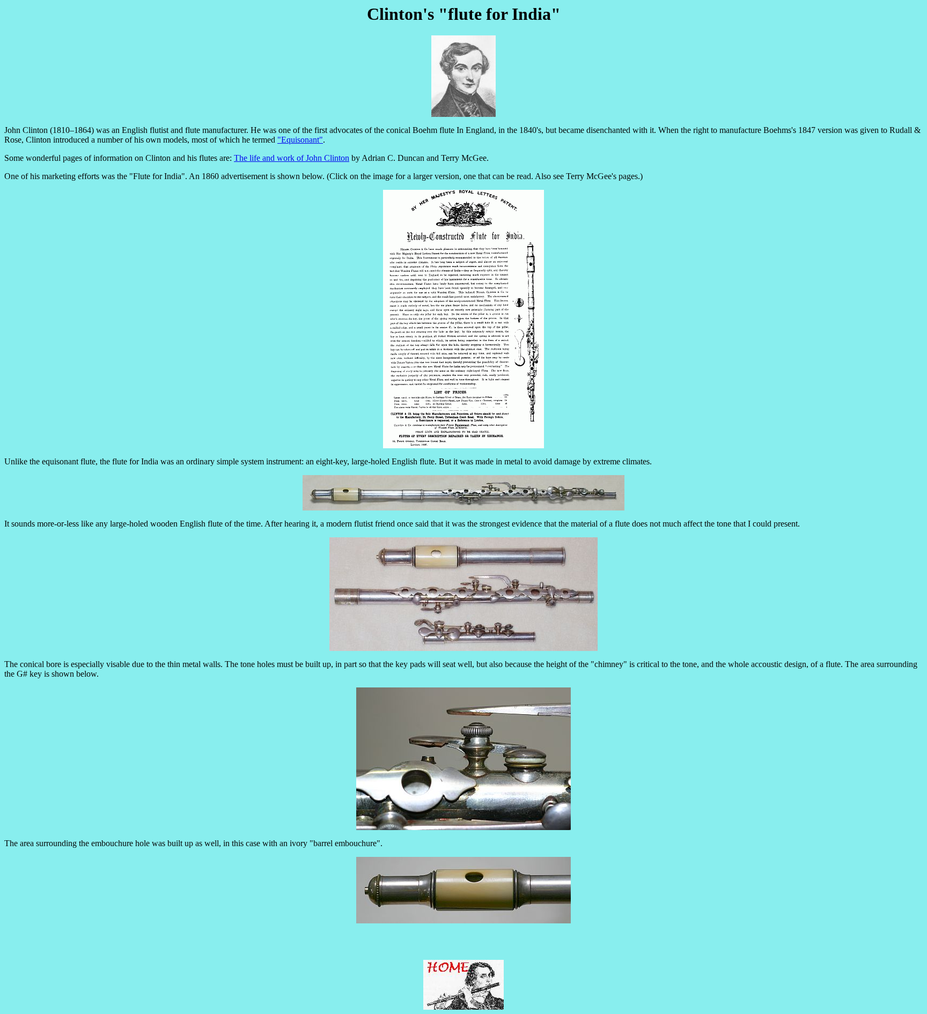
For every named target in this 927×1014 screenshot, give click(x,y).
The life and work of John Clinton (291, 157)
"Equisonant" (300, 139)
